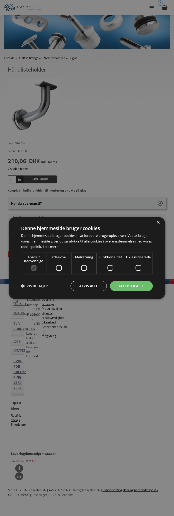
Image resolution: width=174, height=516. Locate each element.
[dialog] (87, 258)
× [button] (158, 222)
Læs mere (50, 246)
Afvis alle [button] (88, 286)
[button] (34, 285)
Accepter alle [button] (131, 286)
